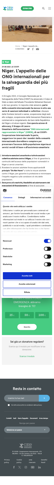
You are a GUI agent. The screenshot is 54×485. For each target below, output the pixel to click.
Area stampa (43, 418)
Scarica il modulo (27, 356)
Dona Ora (27, 8)
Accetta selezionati (27, 284)
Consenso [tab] (7, 197)
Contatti (9, 418)
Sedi (14, 418)
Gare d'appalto (23, 418)
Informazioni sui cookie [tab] (40, 197)
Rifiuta (27, 292)
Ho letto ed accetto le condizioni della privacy (26, 405)
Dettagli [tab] (21, 197)
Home (17, 46)
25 (12, 315)
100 (42, 315)
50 (27, 315)
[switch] (47, 249)
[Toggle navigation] (49, 8)
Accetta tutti (27, 276)
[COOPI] (8, 8)
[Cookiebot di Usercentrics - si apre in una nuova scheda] (40, 190)
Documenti (34, 418)
